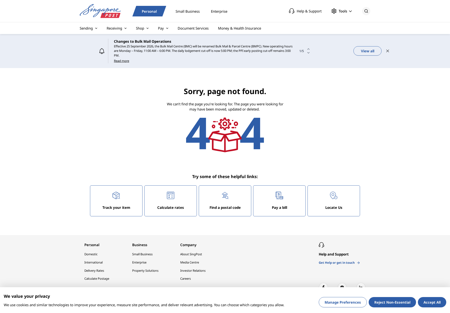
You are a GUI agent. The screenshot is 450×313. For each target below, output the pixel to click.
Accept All (432, 302)
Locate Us (333, 207)
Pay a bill (279, 207)
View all (367, 51)
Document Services (193, 28)
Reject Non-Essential (392, 302)
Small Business (188, 11)
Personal (149, 11)
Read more (121, 61)
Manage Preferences (343, 302)
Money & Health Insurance (239, 28)
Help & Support (309, 11)
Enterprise (219, 11)
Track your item (116, 207)
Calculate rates (170, 207)
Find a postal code (225, 207)
